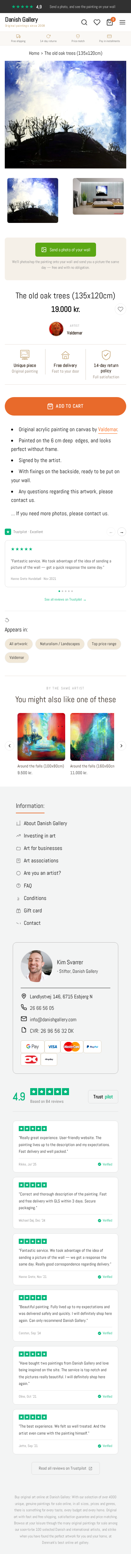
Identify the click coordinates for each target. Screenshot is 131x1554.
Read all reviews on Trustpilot (62, 1468)
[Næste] (121, 746)
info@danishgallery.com (53, 1019)
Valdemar (74, 333)
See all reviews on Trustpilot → (65, 599)
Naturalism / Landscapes (60, 643)
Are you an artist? (42, 872)
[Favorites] (96, 22)
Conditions (35, 898)
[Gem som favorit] (120, 309)
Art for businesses (43, 848)
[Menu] (122, 22)
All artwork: (19, 643)
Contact (32, 922)
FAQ (28, 885)
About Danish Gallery (45, 823)
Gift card (33, 910)
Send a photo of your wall (70, 250)
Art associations (41, 860)
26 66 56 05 (42, 1008)
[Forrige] (9, 746)
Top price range (104, 643)
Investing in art (40, 835)
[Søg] (84, 22)
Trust (103, 1097)
